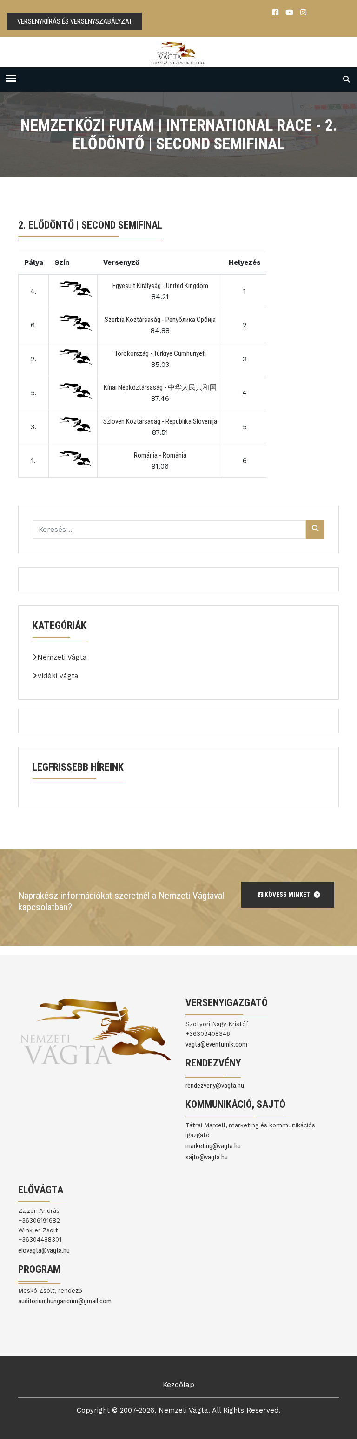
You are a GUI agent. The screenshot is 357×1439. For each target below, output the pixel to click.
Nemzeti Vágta (62, 657)
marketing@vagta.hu (213, 1146)
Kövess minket (287, 894)
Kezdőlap (178, 1384)
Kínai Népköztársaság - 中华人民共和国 (160, 387)
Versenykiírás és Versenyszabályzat (74, 21)
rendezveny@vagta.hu (214, 1085)
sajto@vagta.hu (206, 1157)
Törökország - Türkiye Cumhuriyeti (160, 353)
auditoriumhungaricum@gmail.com (65, 1301)
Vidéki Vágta (58, 676)
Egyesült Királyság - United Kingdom (160, 285)
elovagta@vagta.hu (44, 1250)
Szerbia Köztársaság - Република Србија (160, 319)
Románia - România (160, 455)
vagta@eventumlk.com (216, 1044)
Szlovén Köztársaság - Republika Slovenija (160, 421)
